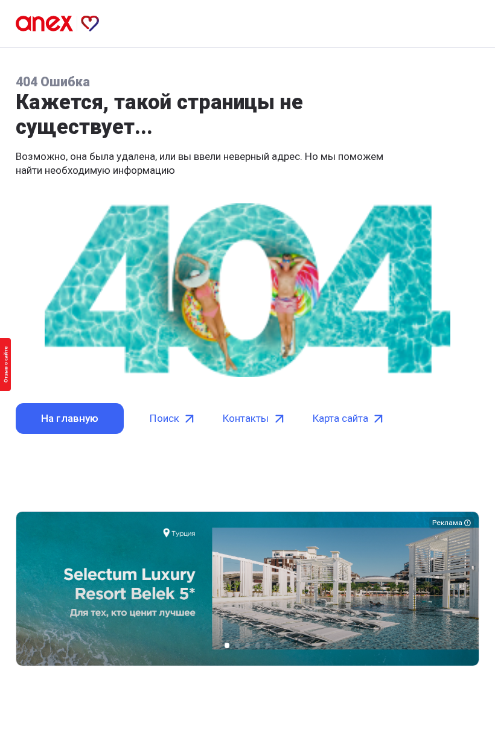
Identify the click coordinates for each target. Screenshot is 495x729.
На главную (69, 418)
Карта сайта (340, 418)
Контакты (246, 418)
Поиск (164, 418)
